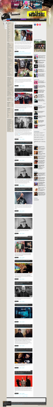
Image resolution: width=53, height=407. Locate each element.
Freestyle (8, 26)
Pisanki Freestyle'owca (9, 59)
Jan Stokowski (23, 91)
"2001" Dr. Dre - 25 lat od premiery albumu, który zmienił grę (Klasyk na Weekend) (41, 166)
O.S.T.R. (27, 52)
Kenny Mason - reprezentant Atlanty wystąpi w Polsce (41, 107)
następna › (24, 396)
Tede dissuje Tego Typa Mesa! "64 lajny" (41, 69)
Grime (8, 111)
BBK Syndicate (17, 54)
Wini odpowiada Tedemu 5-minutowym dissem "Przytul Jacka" (41, 61)
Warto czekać (8, 73)
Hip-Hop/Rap (8, 112)
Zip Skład (17, 140)
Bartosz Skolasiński (9, 121)
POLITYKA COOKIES (20, 404)
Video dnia (8, 72)
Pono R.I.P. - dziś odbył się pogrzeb (21, 56)
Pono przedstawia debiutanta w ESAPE (21, 304)
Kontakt (39, 21)
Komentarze (8, 29)
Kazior (23, 52)
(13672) (12, 120)
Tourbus (8, 70)
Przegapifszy (8, 64)
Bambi (19, 53)
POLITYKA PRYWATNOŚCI (14, 404)
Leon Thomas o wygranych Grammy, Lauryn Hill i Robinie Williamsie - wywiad (41, 193)
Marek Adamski (9, 122)
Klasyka (8, 28)
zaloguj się (13, 21)
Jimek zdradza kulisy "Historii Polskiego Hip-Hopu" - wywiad (41, 95)
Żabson (26, 186)
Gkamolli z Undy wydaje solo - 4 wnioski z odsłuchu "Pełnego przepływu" (41, 161)
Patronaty (35, 21)
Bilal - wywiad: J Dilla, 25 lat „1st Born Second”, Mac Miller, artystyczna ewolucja (41, 173)
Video (8, 40)
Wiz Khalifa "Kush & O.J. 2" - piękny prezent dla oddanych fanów (42, 156)
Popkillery (8, 91)
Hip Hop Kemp (9, 81)
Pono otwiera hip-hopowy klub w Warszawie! (22, 260)
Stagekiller (8, 67)
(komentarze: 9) (25, 284)
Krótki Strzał (8, 54)
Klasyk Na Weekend (9, 53)
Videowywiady (9, 93)
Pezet (21, 186)
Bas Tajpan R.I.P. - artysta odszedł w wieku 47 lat (41, 65)
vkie (30, 53)
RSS (44, 21)
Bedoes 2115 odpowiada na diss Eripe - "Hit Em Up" (41, 74)
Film (7, 25)
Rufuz (25, 52)
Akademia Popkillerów (9, 78)
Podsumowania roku (9, 88)
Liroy (28, 52)
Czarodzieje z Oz (9, 45)
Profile (8, 33)
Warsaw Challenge (9, 94)
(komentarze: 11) (26, 216)
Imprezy (8, 104)
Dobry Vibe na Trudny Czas (9, 48)
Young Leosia (28, 53)
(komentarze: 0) (25, 143)
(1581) (12, 124)
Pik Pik (30, 52)
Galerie (8, 99)
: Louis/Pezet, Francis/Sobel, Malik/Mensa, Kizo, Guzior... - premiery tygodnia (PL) (40, 142)
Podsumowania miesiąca (10, 61)
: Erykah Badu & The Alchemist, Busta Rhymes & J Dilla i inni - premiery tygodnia (39, 135)
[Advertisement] (40, 33)
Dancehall (8, 109)
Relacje (8, 105)
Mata (17, 53)
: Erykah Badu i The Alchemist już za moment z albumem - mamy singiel (39, 132)
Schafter (26, 53)
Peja (27, 186)
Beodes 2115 (29, 186)
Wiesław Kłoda (23, 351)
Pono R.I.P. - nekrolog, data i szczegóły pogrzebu (23, 142)
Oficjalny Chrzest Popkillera (9, 85)
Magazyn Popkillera (9, 55)
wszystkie (44, 103)
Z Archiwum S (8, 75)
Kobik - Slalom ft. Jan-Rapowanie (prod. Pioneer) (41, 90)
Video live (8, 106)
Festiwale (8, 103)
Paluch (24, 186)
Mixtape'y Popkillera (9, 84)
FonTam (19, 394)
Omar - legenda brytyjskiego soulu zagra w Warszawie (41, 125)
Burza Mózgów (9, 79)
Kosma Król (18, 52)
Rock (7, 116)
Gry (7, 27)
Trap (7, 117)
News (8, 30)
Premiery (24, 27)
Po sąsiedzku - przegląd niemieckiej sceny (10, 60)
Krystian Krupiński (9, 123)
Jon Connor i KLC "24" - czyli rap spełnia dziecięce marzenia (41, 147)
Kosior (24, 52)
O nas (32, 21)
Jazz (7, 113)
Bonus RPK (21, 53)
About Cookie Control (4, 402)
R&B (7, 114)
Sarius (24, 53)
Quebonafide (16, 53)
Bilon (16, 52)
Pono (23, 53)
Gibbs (22, 394)
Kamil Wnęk (23, 284)
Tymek (20, 52)
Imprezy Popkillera (9, 82)
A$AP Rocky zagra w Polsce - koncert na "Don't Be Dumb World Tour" (41, 116)
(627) (12, 129)
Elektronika (8, 110)
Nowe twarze (8, 31)
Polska (8, 32)
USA (7, 39)
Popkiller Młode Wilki (9, 90)
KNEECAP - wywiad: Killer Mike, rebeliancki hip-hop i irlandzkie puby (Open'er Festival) (41, 178)
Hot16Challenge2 (9, 51)
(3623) (12, 121)
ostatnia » (27, 396)
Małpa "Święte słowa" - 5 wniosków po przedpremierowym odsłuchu (41, 152)
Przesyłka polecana (9, 65)
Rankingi (8, 35)
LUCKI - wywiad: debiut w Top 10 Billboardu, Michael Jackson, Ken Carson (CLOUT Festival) (41, 183)
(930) (12, 127)
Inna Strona (8, 52)
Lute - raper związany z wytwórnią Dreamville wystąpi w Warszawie (41, 121)
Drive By (8, 49)
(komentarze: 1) (26, 91)
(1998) (12, 123)
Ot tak (8, 57)
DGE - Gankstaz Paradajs (41, 85)
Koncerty (26, 190)
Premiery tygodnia (9, 63)
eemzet (15, 54)
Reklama (42, 21)
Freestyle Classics (9, 50)
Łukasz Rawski (9, 129)
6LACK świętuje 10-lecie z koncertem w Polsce (41, 111)
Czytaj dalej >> (16, 51)
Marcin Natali (8, 124)
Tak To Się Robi (9, 69)
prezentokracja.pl (36, 199)
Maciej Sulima (8, 126)
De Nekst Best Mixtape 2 (25, 394)
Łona (23, 186)
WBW (8, 95)
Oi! (7, 56)
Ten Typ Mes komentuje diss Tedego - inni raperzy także (41, 55)
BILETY (8, 20)
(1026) (12, 126)
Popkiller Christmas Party (10, 89)
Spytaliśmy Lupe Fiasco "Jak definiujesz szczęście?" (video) (42, 188)
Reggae (8, 115)
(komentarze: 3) (26, 351)
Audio (19, 27)
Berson (21, 52)
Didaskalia (8, 46)
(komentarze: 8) (25, 115)
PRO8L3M (20, 186)
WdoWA (16, 394)
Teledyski (8, 100)
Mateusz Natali (9, 120)
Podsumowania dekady (10, 87)
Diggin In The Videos (9, 47)
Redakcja (8, 127)
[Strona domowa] (13, 14)
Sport (7, 36)
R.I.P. (7, 34)
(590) (12, 130)
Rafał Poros (8, 130)
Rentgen (8, 66)
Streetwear (8, 37)
